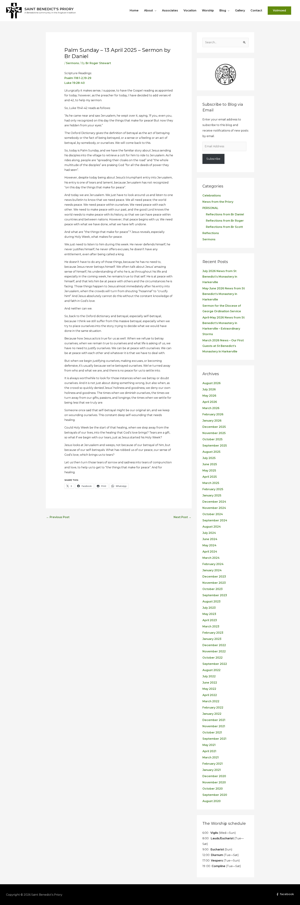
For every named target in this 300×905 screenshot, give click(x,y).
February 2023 (212, 632)
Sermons (72, 63)
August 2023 (211, 601)
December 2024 (214, 501)
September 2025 (214, 445)
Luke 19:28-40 (74, 83)
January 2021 (211, 770)
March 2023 (210, 626)
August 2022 (211, 670)
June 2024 (209, 539)
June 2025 (209, 464)
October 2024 (212, 514)
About (148, 10)
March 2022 (210, 701)
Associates (170, 10)
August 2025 (211, 451)
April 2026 (209, 402)
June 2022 (209, 682)
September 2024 (214, 520)
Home (134, 10)
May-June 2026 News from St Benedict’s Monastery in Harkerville (223, 294)
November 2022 (214, 651)
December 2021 (213, 720)
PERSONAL (210, 208)
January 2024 (212, 570)
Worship (208, 10)
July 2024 (209, 533)
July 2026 (209, 389)
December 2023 (214, 576)
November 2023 (214, 582)
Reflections (210, 233)
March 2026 (210, 408)
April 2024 (209, 551)
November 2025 (214, 433)
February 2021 (212, 763)
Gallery (240, 10)
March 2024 (211, 557)
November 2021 (213, 726)
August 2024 (211, 526)
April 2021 (209, 751)
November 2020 (214, 782)
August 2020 (211, 801)
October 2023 (212, 589)
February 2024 (213, 564)
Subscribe (213, 158)
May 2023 (209, 614)
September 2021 (214, 738)
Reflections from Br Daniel (225, 214)
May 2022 (209, 688)
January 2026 (212, 420)
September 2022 (214, 664)
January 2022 (211, 713)
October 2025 (212, 439)
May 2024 (209, 545)
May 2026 (209, 395)
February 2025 (212, 489)
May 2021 (209, 745)
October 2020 (212, 788)
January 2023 (211, 639)
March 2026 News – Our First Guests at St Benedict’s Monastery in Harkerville (223, 346)
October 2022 (212, 657)
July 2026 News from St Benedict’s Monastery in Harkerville (219, 276)
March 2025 (210, 483)
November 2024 (214, 508)
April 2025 (209, 476)
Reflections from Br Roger (225, 220)
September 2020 (214, 795)
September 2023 (214, 595)
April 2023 (209, 620)
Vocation (190, 10)
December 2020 (214, 776)
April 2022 (209, 695)
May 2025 (209, 470)
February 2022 (212, 707)
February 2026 (212, 414)
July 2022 (209, 676)
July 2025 (209, 458)
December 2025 (214, 427)
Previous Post (57, 517)
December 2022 (214, 645)
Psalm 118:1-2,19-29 (77, 78)
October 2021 (212, 732)
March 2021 (210, 757)
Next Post (182, 517)
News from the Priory (217, 201)
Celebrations (211, 195)
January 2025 (211, 495)
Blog (222, 10)
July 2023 (209, 607)
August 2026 (211, 383)
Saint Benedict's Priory (49, 9)
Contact (256, 10)
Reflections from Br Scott (224, 227)
